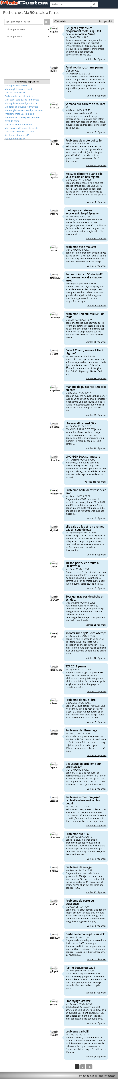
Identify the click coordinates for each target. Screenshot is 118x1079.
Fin (89, 1066)
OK (94, 4)
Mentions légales (88, 1075)
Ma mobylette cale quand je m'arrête (24, 110)
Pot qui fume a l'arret (15, 138)
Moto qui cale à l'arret (16, 85)
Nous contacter (107, 1075)
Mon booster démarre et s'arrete (21, 128)
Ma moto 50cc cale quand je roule (22, 117)
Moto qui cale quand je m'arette (21, 103)
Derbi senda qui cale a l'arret (19, 96)
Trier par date (106, 21)
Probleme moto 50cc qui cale (19, 113)
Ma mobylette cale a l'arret (18, 89)
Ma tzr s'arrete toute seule (18, 124)
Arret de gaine (12, 120)
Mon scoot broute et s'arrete (19, 131)
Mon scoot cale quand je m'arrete (22, 99)
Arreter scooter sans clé (17, 135)
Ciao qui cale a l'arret (15, 92)
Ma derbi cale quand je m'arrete (21, 106)
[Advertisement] (27, 60)
